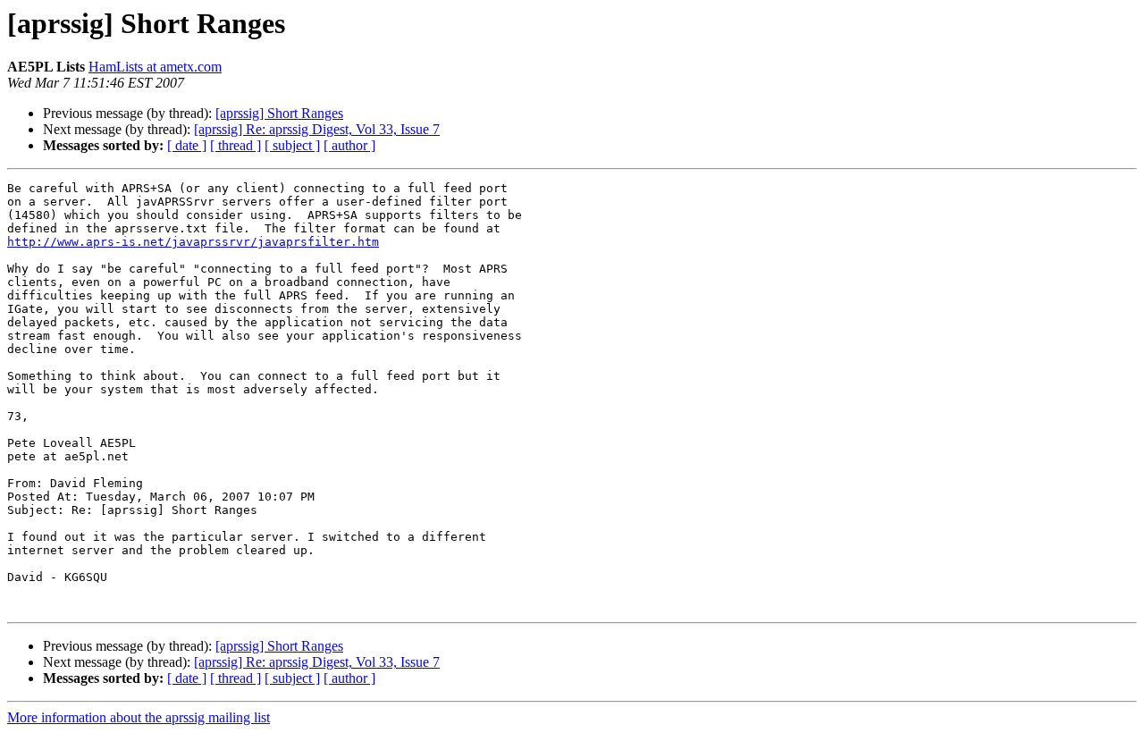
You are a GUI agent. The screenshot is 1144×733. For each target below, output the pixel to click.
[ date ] (186, 145)
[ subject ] (292, 145)
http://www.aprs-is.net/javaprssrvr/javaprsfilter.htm (193, 242)
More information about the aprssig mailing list (138, 717)
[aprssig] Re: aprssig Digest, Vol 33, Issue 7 (317, 129)
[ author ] (349, 145)
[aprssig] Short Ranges (279, 113)
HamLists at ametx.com (155, 66)
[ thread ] (235, 145)
